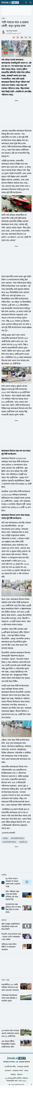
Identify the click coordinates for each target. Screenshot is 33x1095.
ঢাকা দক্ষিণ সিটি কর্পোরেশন (9, 842)
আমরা (26, 1071)
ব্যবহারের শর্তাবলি (23, 1067)
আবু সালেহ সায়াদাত (11, 31)
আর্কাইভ (13, 1075)
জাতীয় (3, 18)
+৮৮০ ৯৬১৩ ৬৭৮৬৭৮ (17, 1084)
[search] (26, 2)
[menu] (30, 2)
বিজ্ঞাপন (19, 1075)
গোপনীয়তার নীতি (10, 1067)
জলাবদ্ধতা (5, 838)
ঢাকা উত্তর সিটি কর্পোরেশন (17, 838)
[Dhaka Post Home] (16, 1058)
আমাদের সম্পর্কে (18, 1071)
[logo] (10, 2)
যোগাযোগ (8, 1071)
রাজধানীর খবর (23, 842)
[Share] (13, 37)
